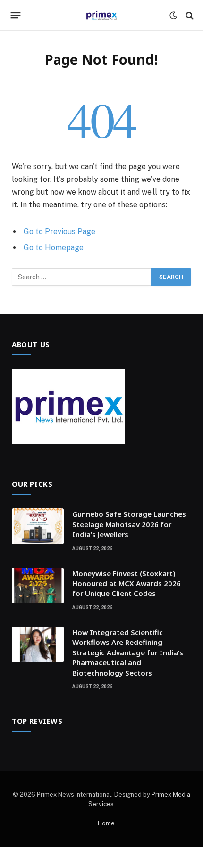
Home (106, 823)
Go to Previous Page (59, 231)
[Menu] (16, 15)
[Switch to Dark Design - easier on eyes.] (173, 15)
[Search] (189, 15)
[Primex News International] (101, 15)
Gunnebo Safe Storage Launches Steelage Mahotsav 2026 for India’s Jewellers (129, 524)
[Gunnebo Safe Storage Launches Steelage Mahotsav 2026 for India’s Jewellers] (38, 526)
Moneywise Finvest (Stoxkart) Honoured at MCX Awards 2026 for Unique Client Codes (126, 583)
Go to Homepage (54, 247)
